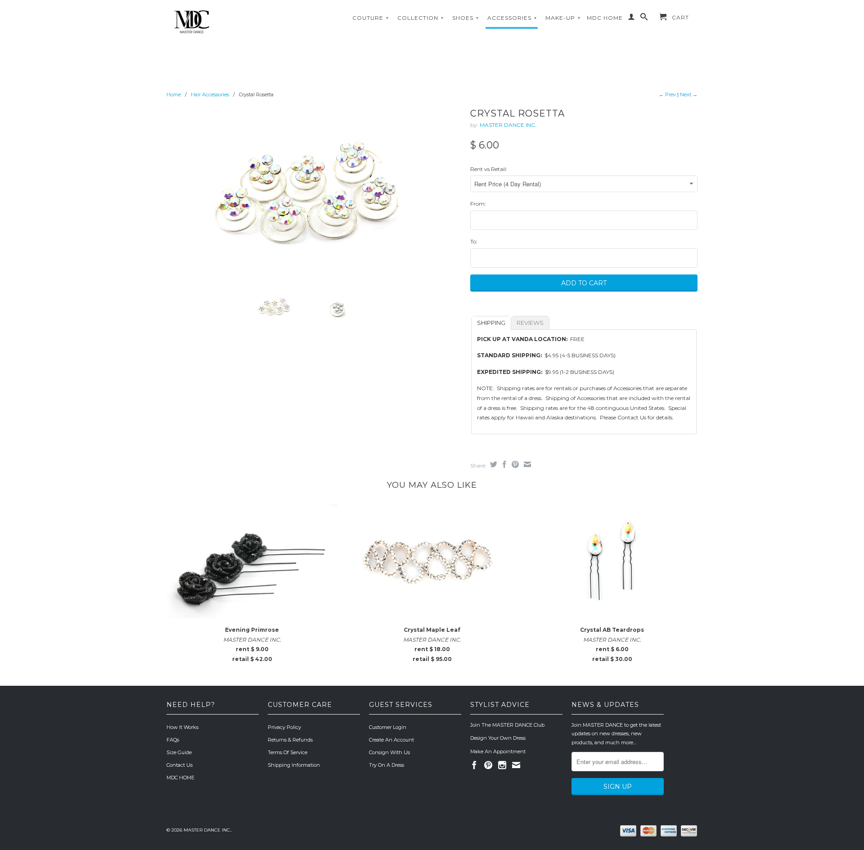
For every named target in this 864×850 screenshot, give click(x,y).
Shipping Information (294, 765)
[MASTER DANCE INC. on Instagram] (502, 765)
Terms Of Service (287, 752)
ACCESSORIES (512, 17)
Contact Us (179, 765)
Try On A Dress (386, 765)
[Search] (644, 18)
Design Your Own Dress (498, 738)
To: (473, 241)
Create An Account (391, 740)
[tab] (491, 323)
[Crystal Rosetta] (313, 195)
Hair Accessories (210, 94)
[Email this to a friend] (526, 464)
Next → (689, 94)
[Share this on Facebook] (503, 464)
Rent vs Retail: (488, 169)
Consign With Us (389, 752)
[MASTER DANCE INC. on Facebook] (474, 765)
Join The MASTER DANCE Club (507, 725)
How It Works (182, 727)
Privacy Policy (284, 727)
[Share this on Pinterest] (514, 464)
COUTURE (370, 17)
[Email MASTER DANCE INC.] (516, 765)
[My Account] (631, 18)
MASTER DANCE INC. (508, 124)
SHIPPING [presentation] (491, 322)
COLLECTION (420, 17)
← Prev (667, 94)
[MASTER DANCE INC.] (229, 22)
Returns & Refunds (290, 740)
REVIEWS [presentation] (530, 322)
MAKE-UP (562, 17)
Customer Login (387, 727)
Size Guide (179, 752)
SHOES (465, 17)
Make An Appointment (498, 751)
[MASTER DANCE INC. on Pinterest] (488, 765)
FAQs (172, 740)
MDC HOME (605, 17)
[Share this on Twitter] (492, 464)
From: (478, 203)
